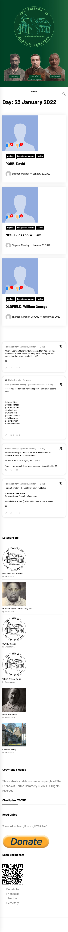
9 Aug (42, 347)
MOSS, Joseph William (23, 235)
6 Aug (42, 484)
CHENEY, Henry (9, 749)
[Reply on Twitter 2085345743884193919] (6, 513)
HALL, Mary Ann (9, 714)
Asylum (10, 156)
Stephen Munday (20, 173)
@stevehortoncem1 (36, 385)
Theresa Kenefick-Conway (25, 316)
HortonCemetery (12, 347)
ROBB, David (15, 163)
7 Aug (42, 448)
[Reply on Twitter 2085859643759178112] (6, 470)
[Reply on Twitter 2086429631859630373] (6, 368)
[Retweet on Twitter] (6, 380)
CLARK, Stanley (9, 644)
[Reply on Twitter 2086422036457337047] (6, 435)
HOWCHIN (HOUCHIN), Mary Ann (17, 608)
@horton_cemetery (28, 347)
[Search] (64, 93)
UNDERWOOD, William (12, 573)
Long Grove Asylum (25, 156)
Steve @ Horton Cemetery (15, 385)
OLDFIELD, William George (26, 306)
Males (40, 156)
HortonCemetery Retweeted (19, 380)
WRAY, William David (11, 679)
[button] (34, 91)
